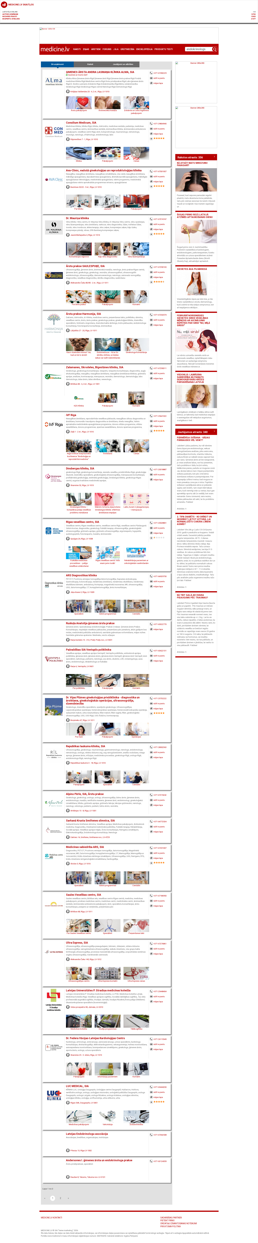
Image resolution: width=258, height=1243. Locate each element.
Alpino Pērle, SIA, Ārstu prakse (85, 794)
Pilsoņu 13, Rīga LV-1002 (81, 1150)
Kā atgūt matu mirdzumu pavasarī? (192, 164)
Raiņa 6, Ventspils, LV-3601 (82, 666)
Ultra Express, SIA (77, 942)
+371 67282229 (159, 73)
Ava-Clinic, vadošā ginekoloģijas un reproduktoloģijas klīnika (104, 170)
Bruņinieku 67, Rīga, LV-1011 (82, 720)
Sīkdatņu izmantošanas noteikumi (178, 1223)
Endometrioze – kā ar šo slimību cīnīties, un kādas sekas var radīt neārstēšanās (107, 355)
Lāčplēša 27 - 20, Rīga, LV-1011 (83, 330)
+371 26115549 (159, 1039)
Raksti (77, 49)
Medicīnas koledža (79, 1029)
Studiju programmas (107, 1029)
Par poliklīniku (79, 688)
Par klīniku (78, 209)
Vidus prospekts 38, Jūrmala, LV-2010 (86, 1007)
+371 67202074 (159, 315)
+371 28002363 (159, 747)
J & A (115, 49)
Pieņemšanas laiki (136, 933)
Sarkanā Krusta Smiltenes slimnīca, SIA (90, 820)
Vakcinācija (108, 1124)
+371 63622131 (159, 651)
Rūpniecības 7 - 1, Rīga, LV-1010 (84, 139)
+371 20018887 (159, 469)
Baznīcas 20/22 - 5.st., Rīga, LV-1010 (86, 187)
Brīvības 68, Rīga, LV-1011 (81, 911)
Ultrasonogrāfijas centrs (78, 981)
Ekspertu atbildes (11, 19)
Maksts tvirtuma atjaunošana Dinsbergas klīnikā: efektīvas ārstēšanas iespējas (107, 510)
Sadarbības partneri (171, 1217)
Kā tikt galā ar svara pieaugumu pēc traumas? (192, 596)
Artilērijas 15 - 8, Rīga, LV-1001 (83, 811)
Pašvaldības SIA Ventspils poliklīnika (88, 649)
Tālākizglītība (136, 1029)
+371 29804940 (159, 124)
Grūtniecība (127, 49)
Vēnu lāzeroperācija (136, 257)
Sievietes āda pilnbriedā (192, 269)
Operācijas (136, 737)
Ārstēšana (107, 453)
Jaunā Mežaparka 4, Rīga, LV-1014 (85, 235)
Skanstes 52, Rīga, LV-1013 (82, 485)
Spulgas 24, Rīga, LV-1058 (81, 539)
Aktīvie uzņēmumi (10, 14)
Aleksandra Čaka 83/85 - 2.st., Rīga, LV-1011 (89, 283)
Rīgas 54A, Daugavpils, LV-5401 (84, 1103)
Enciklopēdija (144, 49)
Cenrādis (136, 614)
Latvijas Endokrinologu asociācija (87, 1133)
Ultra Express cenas (136, 981)
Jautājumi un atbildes (123, 64)
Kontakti (136, 304)
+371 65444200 (159, 1087)
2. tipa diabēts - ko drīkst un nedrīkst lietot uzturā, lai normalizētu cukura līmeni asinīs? (194, 520)
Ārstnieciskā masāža (108, 110)
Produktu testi (164, 49)
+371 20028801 (159, 523)
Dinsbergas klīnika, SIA (80, 468)
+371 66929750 (159, 576)
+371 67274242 (159, 795)
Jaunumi (107, 209)
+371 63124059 (159, 1161)
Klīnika (79, 161)
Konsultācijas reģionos (79, 257)
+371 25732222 (159, 698)
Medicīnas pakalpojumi (79, 1124)
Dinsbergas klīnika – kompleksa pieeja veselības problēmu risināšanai (79, 510)
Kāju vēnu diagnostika (107, 257)
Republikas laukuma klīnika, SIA (85, 746)
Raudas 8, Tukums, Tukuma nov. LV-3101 (87, 1177)
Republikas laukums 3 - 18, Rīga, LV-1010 (88, 763)
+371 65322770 (159, 624)
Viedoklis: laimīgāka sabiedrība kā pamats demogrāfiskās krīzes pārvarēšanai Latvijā (190, 378)
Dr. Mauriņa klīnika (77, 218)
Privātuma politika (170, 1226)
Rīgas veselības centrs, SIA (82, 521)
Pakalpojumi (107, 161)
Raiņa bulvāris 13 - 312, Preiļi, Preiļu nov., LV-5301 (91, 640)
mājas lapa (158, 83)
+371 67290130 (159, 267)
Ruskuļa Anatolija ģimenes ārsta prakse (90, 623)
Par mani (79, 737)
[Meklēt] (215, 49)
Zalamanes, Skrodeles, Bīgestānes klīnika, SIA (94, 367)
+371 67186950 (159, 896)
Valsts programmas (107, 614)
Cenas (136, 161)
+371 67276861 (159, 944)
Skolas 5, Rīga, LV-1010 (80, 864)
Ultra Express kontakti (107, 981)
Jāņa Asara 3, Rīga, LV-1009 (82, 592)
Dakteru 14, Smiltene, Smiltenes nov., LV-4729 (90, 837)
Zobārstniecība (136, 1124)
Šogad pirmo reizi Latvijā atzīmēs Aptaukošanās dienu (195, 216)
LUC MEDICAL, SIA (77, 1086)
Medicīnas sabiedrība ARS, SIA (85, 847)
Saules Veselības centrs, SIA (83, 894)
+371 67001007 (159, 171)
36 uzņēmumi (57, 64)
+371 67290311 (159, 368)
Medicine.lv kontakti (51, 1217)
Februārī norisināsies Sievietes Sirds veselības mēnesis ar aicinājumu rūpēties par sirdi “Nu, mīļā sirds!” (193, 320)
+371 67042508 (159, 1135)
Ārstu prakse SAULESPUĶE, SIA (85, 266)
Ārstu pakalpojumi (79, 110)
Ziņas (86, 49)
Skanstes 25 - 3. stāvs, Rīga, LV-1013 (86, 1055)
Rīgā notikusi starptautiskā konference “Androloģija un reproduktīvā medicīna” (79, 456)
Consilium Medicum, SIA (81, 122)
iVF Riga (71, 415)
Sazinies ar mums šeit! (77, 75)
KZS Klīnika (79, 406)
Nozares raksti (9, 16)
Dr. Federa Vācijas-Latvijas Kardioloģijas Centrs (95, 1038)
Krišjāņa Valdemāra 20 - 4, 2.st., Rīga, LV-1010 (89, 91)
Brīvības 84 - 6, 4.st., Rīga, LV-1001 (85, 384)
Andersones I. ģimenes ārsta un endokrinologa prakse (99, 1160)
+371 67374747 (159, 219)
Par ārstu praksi (79, 304)
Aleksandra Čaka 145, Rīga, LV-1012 (85, 959)
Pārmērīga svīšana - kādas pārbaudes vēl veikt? (193, 438)
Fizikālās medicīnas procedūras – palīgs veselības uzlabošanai (79, 563)
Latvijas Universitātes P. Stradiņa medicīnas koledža (98, 990)
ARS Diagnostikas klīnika (81, 575)
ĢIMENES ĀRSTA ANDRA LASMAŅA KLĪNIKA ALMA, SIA (100, 72)
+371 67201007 (159, 848)
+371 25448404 (159, 991)
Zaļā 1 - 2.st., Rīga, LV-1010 (82, 432)
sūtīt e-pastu (159, 78)
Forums (107, 49)
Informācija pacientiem (108, 1077)
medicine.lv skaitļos (21, 4)
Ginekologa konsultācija (136, 352)
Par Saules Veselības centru (79, 933)
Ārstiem (95, 49)
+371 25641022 (159, 416)
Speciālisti (78, 614)
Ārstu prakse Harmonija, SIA (83, 313)
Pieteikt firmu (167, 1220)
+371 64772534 (159, 821)
